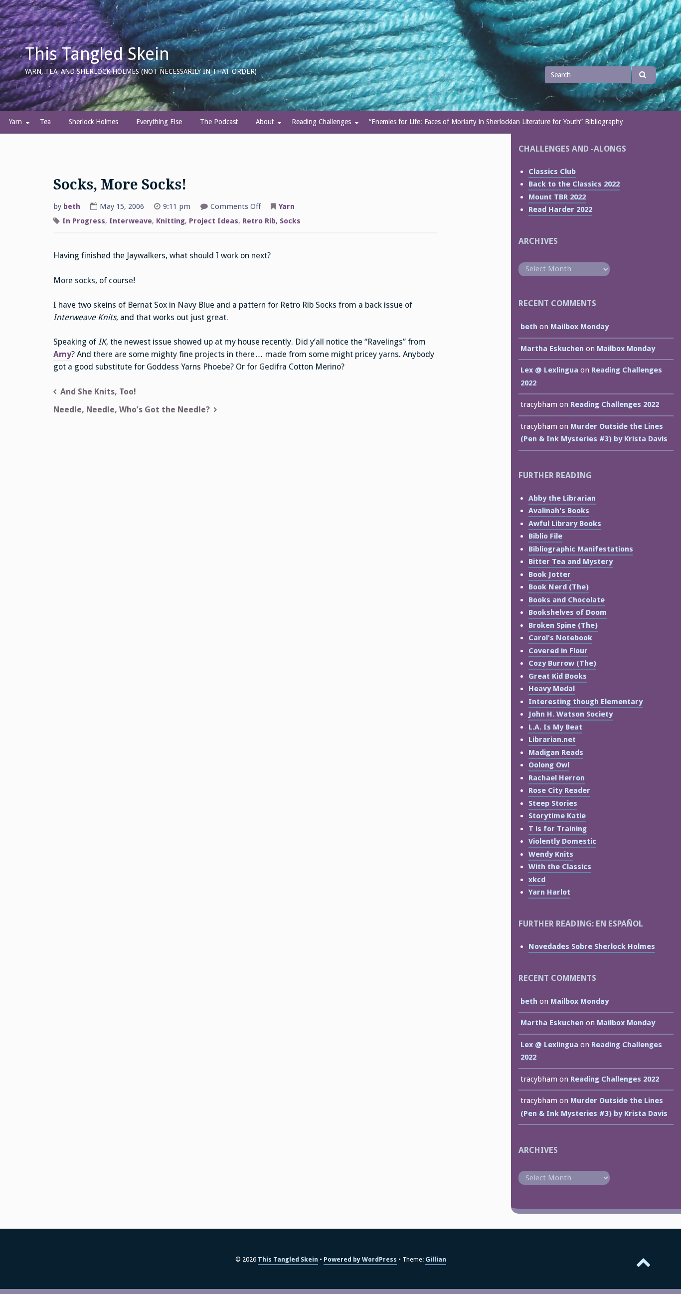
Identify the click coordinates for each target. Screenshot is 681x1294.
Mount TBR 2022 (557, 196)
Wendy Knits (550, 854)
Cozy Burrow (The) (562, 663)
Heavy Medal (551, 688)
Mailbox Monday (579, 326)
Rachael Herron (556, 777)
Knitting (170, 220)
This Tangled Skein (97, 54)
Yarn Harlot (549, 892)
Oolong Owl (548, 764)
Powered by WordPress (360, 1259)
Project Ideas (213, 220)
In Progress (83, 220)
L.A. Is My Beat (555, 727)
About (265, 122)
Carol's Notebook (560, 637)
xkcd (536, 879)
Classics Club (552, 171)
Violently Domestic (562, 841)
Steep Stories (552, 803)
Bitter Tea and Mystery (570, 561)
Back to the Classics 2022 (574, 184)
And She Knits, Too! (98, 391)
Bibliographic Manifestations (580, 549)
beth (71, 206)
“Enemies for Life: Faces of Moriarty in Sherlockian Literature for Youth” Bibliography (496, 122)
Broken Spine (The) (563, 625)
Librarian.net (552, 739)
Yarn (15, 122)
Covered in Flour (558, 650)
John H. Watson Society (570, 714)
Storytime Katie (557, 815)
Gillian (435, 1259)
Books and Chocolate (566, 599)
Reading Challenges (321, 122)
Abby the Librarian (562, 498)
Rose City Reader (559, 790)
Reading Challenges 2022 (614, 404)
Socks (290, 220)
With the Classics (559, 866)
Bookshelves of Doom (567, 612)
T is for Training (557, 828)
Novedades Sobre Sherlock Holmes (591, 946)
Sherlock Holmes (93, 122)
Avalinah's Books (558, 510)
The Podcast (219, 122)
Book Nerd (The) (558, 586)
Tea (45, 122)
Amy (62, 354)
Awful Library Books (564, 523)
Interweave (130, 220)
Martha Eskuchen (552, 348)
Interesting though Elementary (585, 701)
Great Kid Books (557, 676)
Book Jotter (549, 574)
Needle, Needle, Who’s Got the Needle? (131, 409)
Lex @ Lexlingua (549, 370)
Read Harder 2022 (560, 209)
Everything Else (159, 122)
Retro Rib (259, 220)
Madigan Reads (555, 752)
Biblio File (545, 536)
